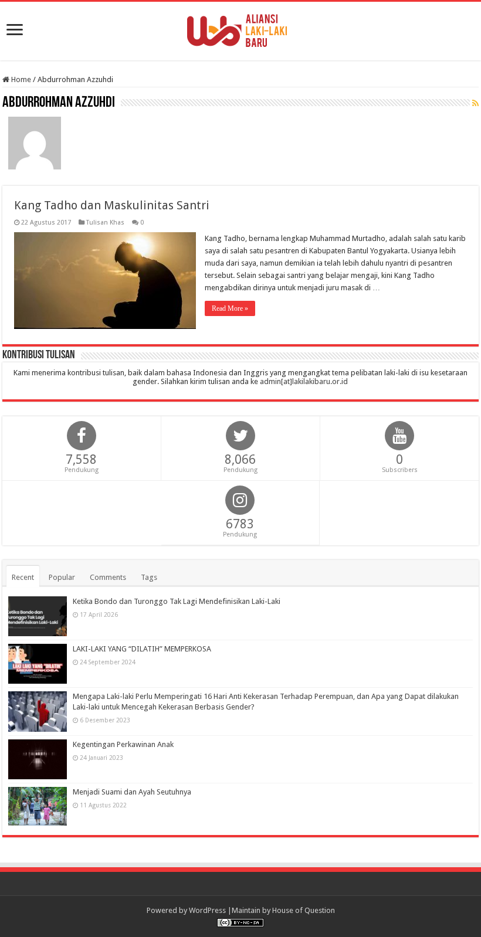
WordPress (207, 910)
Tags (149, 577)
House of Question (303, 910)
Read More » (230, 308)
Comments (108, 577)
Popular (62, 577)
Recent (23, 577)
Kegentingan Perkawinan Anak (123, 744)
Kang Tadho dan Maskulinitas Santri (111, 205)
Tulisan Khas (105, 222)
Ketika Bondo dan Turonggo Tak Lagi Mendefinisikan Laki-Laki (176, 601)
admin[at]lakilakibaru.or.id (304, 381)
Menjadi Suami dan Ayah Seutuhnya (132, 791)
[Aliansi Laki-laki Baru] (240, 29)
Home (20, 79)
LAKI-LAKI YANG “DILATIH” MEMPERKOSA (142, 648)
